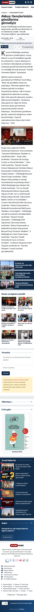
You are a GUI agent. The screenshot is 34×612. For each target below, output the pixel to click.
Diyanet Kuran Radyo (21, 586)
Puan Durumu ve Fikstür (11, 574)
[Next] (6, 560)
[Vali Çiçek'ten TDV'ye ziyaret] (25, 318)
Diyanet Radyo (7, 586)
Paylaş (6, 46)
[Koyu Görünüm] (26, 2)
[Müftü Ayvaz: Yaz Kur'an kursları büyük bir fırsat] (25, 301)
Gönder (5, 373)
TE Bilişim (21, 609)
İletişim (23, 591)
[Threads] (27, 560)
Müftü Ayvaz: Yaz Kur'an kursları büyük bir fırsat (25, 308)
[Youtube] (20, 560)
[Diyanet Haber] (8, 2)
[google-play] (21, 595)
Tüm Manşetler (8, 577)
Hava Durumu (8, 568)
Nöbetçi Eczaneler (9, 566)
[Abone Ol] (27, 47)
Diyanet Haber (7, 7)
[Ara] (28, 2)
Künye (30, 591)
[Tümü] (31, 402)
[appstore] (11, 595)
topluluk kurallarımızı (18, 380)
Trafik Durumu (8, 572)
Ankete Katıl (7, 537)
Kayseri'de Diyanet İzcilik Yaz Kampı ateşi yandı (9, 308)
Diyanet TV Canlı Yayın (21, 584)
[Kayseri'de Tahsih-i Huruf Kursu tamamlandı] (9, 334)
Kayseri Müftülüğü (16, 12)
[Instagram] (17, 560)
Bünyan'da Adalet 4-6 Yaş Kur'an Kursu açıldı (8, 325)
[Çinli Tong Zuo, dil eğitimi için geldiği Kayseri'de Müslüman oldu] (25, 334)
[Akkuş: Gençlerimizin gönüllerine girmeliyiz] (17, 43)
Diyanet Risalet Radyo (10, 588)
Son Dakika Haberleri (10, 579)
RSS (5, 603)
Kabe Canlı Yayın (24, 588)
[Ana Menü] (31, 2)
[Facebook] (10, 560)
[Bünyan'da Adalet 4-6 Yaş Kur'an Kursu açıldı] (9, 318)
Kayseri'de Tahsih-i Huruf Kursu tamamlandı (8, 341)
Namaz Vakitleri (8, 570)
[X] (13, 560)
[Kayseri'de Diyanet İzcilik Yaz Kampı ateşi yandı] (9, 301)
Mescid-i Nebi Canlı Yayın (11, 591)
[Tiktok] (23, 560)
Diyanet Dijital (7, 584)
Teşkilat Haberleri (22, 7)
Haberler (4, 12)
